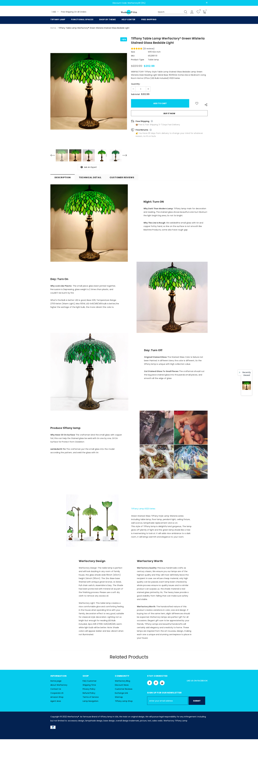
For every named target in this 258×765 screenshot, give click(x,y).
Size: (133, 51)
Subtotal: (135, 94)
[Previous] (54, 155)
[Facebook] (149, 682)
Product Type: (137, 59)
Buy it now (169, 113)
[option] (88, 91)
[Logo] (129, 12)
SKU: (133, 55)
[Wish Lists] (197, 103)
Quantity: (135, 84)
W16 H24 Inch (154, 51)
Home (53, 28)
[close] (206, 2)
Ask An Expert (90, 167)
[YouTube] (162, 682)
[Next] (123, 155)
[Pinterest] (155, 682)
